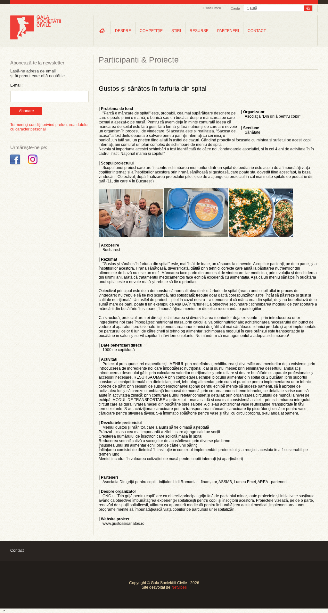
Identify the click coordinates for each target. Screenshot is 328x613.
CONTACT (257, 31)
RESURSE (199, 31)
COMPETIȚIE (151, 31)
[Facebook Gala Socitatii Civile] (15, 164)
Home (102, 30)
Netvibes (179, 587)
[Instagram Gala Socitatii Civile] (33, 164)
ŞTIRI (176, 31)
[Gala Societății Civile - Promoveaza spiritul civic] (35, 38)
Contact (17, 550)
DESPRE (123, 31)
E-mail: (16, 85)
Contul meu (212, 8)
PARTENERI (228, 31)
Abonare (26, 111)
